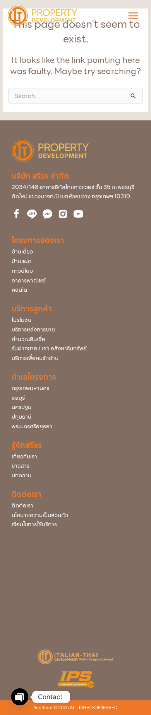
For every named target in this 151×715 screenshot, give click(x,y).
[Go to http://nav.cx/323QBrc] (32, 214)
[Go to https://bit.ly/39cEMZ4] (78, 215)
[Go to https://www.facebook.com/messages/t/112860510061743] (47, 214)
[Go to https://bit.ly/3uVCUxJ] (63, 214)
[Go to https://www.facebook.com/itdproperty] (16, 215)
